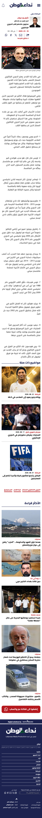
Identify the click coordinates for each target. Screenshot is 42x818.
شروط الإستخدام (36, 805)
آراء (39, 758)
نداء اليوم (33, 747)
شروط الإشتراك (24, 805)
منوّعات (38, 774)
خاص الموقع (5, 747)
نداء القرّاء (11, 747)
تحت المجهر (36, 755)
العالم (38, 765)
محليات (27, 747)
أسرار (23, 747)
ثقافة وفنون (36, 768)
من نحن (38, 802)
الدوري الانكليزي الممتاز (31, 490)
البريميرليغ (8, 490)
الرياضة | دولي (35, 14)
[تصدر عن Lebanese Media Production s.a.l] (21, 730)
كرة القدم (17, 490)
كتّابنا (38, 752)
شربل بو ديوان (23, 18)
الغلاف (38, 747)
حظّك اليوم (36, 778)
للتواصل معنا (24, 808)
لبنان (38, 744)
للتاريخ (38, 781)
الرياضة (38, 771)
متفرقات (18, 747)
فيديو (38, 784)
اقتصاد (38, 762)
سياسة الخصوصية (35, 808)
